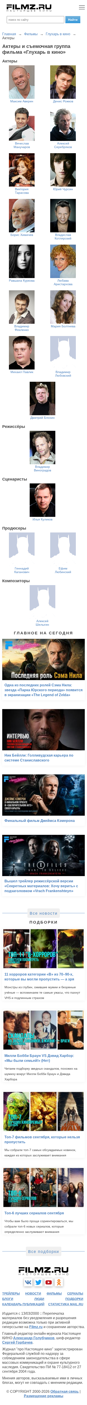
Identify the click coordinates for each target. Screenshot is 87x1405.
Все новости (44, 913)
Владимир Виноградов (42, 468)
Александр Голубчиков (33, 1338)
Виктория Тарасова (22, 190)
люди (39, 1299)
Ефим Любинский (63, 570)
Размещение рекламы (43, 1396)
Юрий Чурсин (63, 189)
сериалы (75, 1293)
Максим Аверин (21, 101)
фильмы (54, 1293)
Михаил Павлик (21, 372)
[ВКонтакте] (28, 1282)
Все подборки (43, 1251)
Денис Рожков (63, 101)
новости (33, 1293)
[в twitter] (38, 1282)
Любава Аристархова (63, 282)
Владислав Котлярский (63, 236)
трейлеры (11, 1293)
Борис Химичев (21, 235)
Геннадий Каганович (21, 570)
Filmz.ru (36, 1327)
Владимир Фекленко (21, 328)
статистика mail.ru (65, 1304)
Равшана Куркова (22, 280)
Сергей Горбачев (17, 1342)
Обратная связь (64, 1391)
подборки (74, 1299)
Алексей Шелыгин (42, 622)
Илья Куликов (42, 519)
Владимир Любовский (63, 373)
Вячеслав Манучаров (22, 145)
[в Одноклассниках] (59, 1282)
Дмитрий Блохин (42, 417)
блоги (7, 1299)
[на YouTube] (49, 1282)
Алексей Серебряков (63, 145)
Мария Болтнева (63, 326)
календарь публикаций (23, 1304)
